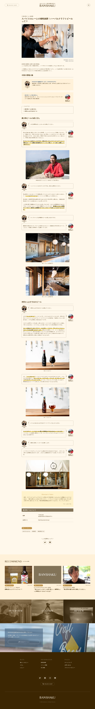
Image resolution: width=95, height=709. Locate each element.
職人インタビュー (27, 528)
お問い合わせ (68, 665)
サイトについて (68, 662)
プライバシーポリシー (70, 667)
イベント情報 (44, 665)
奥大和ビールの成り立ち (30, 109)
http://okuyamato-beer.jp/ (43, 520)
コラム (21, 665)
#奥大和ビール (41, 531)
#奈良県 (34, 531)
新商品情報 (43, 662)
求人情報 (43, 667)
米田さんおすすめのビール (31, 111)
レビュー (22, 667)
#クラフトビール (26, 531)
